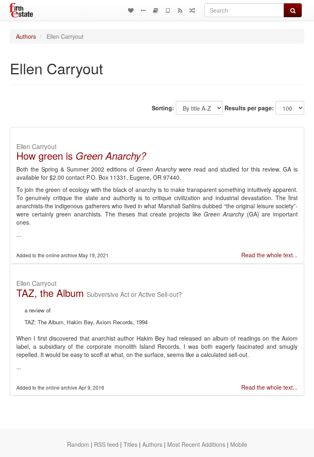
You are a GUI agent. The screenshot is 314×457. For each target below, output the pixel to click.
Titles (130, 444)
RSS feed (106, 444)
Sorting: (163, 108)
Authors (26, 36)
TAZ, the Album (50, 292)
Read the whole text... (269, 255)
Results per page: (249, 108)
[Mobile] (167, 10)
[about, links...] (143, 10)
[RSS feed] (180, 10)
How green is (81, 155)
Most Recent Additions (196, 444)
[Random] (192, 10)
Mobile (238, 444)
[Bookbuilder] (155, 10)
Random (78, 444)
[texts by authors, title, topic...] (131, 10)
